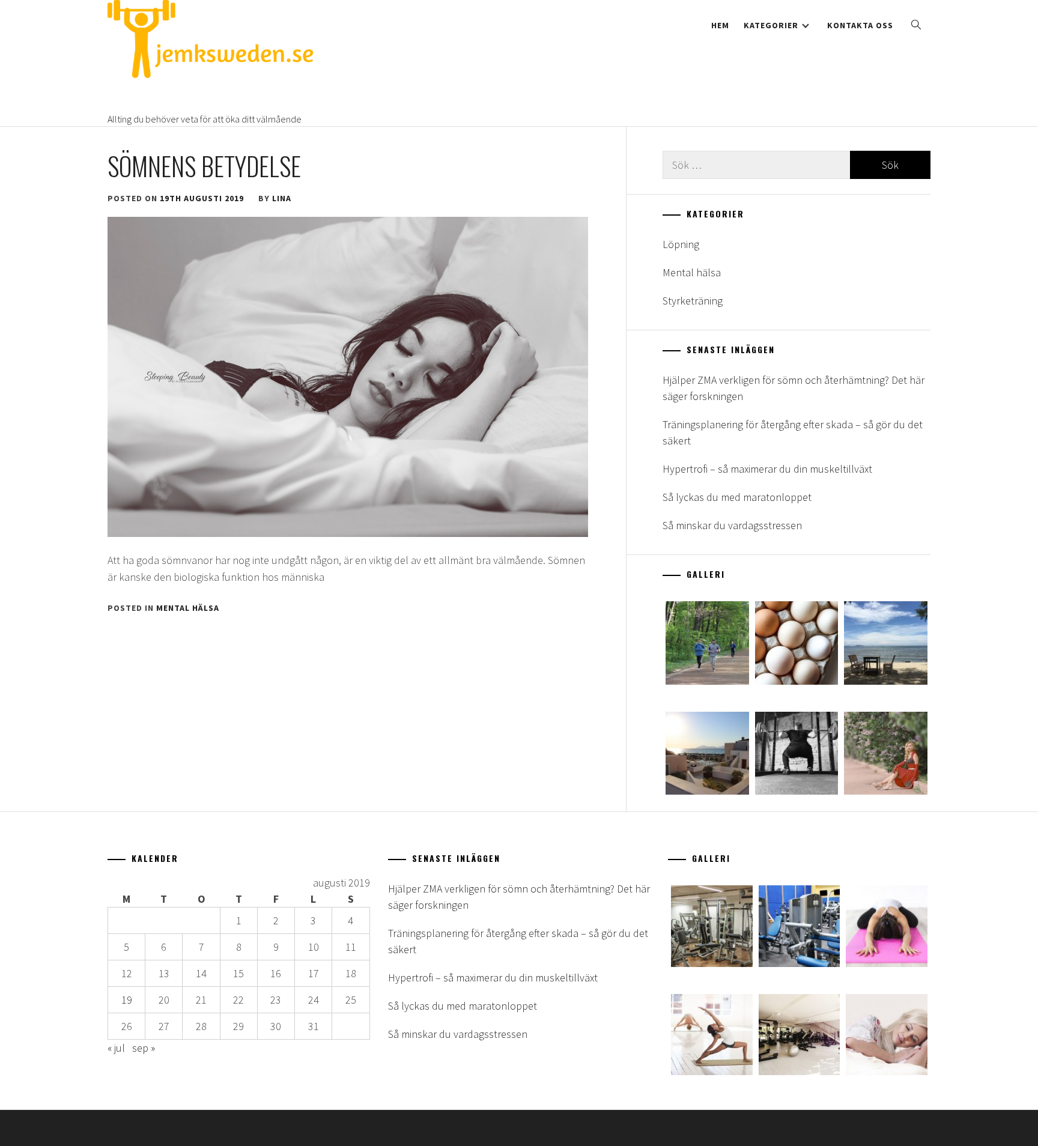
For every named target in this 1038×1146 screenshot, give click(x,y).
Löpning (681, 244)
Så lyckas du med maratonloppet (737, 497)
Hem (720, 25)
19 (126, 1000)
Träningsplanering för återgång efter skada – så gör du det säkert (793, 432)
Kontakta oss (860, 25)
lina (281, 198)
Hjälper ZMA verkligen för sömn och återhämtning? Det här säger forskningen (793, 388)
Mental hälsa (187, 607)
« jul (116, 1048)
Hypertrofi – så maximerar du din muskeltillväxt (767, 469)
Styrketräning (693, 301)
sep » (143, 1048)
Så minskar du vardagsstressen (732, 525)
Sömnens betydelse (204, 165)
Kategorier (771, 25)
